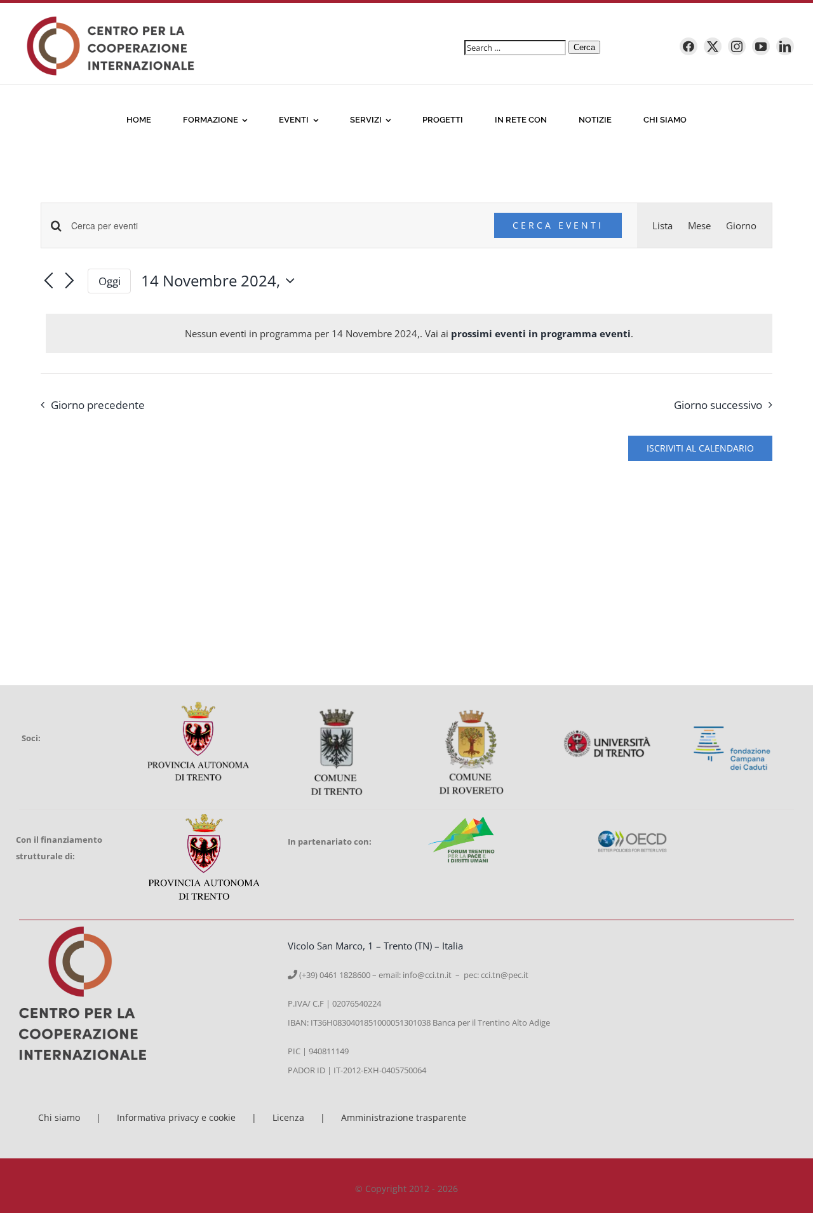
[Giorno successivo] (69, 282)
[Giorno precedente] (48, 282)
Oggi (109, 281)
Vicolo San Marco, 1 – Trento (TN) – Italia (375, 945)
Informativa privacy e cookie (176, 1117)
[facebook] (688, 46)
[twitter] (713, 46)
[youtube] (761, 46)
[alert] (409, 333)
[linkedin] (785, 46)
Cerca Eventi (558, 225)
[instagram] (737, 46)
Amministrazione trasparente (403, 1117)
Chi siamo (59, 1117)
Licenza (288, 1117)
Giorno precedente (98, 405)
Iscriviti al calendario (700, 448)
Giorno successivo (718, 405)
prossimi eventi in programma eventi (541, 333)
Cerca (584, 47)
